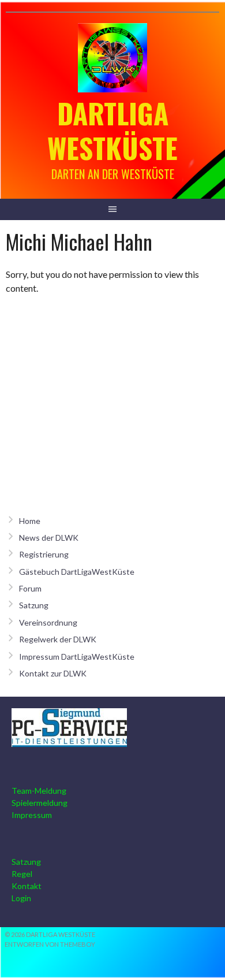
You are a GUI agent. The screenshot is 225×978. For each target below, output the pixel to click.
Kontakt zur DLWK (53, 673)
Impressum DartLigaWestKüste (76, 656)
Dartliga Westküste (112, 130)
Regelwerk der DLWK (57, 639)
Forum (30, 588)
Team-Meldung (39, 790)
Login (21, 898)
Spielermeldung (40, 803)
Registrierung (44, 554)
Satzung (33, 605)
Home (29, 521)
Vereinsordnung (48, 622)
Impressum (32, 815)
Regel (22, 874)
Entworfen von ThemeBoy (50, 944)
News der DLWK (48, 537)
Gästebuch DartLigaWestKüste (76, 572)
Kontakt (27, 886)
